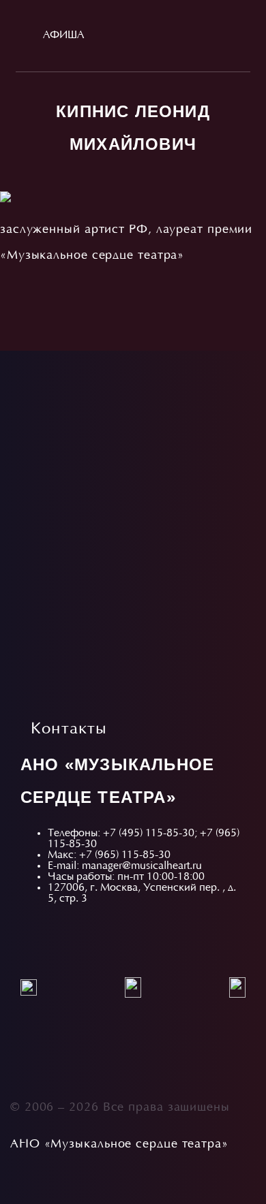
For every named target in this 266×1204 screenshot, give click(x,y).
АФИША (63, 35)
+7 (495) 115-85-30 (148, 833)
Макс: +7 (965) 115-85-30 (109, 855)
